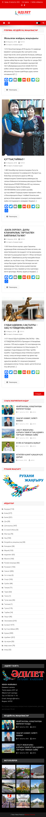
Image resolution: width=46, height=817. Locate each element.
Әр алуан (7, 641)
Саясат (6, 571)
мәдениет (8, 554)
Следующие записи (39, 394)
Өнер (6, 650)
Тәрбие (7, 612)
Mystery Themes (30, 814)
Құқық (6, 633)
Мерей (6, 550)
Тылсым (7, 604)
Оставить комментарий (14, 44)
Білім (6, 513)
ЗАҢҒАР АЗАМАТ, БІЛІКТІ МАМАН (26, 419)
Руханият (7, 567)
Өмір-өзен (8, 645)
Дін (5, 521)
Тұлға (6, 608)
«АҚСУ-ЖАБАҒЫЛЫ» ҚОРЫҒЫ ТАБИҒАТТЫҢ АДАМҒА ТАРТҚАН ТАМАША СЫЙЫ (30, 432)
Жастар (7, 534)
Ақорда (7, 509)
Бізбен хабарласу (37, 2)
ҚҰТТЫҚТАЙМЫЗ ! (14, 159)
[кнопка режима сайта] (38, 23)
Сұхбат (6, 583)
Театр (6, 596)
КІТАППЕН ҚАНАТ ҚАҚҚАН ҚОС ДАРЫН (29, 456)
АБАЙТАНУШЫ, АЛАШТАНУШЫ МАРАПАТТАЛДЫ (29, 407)
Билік (6, 517)
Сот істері (7, 575)
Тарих (6, 592)
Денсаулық (8, 526)
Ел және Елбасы (10, 530)
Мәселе (7, 559)
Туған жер (8, 600)
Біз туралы (25, 2)
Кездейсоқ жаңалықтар (13, 542)
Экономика (8, 621)
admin (22, 42)
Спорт (6, 579)
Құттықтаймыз (9, 629)
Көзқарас (7, 546)
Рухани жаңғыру (10, 563)
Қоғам (6, 625)
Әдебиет (7, 637)
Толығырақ (13, 90)
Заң (5, 538)
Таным (6, 588)
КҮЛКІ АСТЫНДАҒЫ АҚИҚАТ (28, 443)
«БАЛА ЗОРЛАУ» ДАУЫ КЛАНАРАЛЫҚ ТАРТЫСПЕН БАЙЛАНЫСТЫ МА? (19, 232)
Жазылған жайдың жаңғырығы (21, 38)
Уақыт (6, 617)
